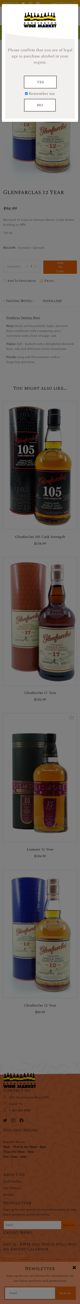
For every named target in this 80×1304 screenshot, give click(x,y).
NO (40, 105)
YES (40, 82)
